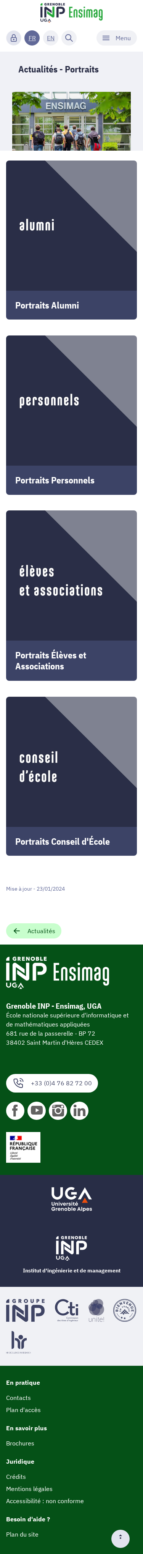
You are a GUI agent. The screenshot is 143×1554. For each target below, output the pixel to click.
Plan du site (22, 1534)
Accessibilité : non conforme (45, 1501)
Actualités (41, 931)
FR (32, 38)
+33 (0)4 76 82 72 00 (61, 1083)
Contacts (18, 1397)
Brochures (20, 1443)
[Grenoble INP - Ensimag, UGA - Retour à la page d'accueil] (71, 13)
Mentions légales (29, 1489)
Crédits (16, 1476)
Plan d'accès (23, 1410)
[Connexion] (13, 38)
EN (51, 38)
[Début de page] (123, 1539)
